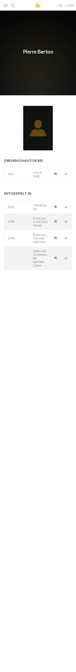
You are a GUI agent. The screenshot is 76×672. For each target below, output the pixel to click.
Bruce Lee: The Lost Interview (39, 238)
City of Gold (37, 174)
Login (69, 5)
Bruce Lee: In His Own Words (40, 221)
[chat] (60, 5)
